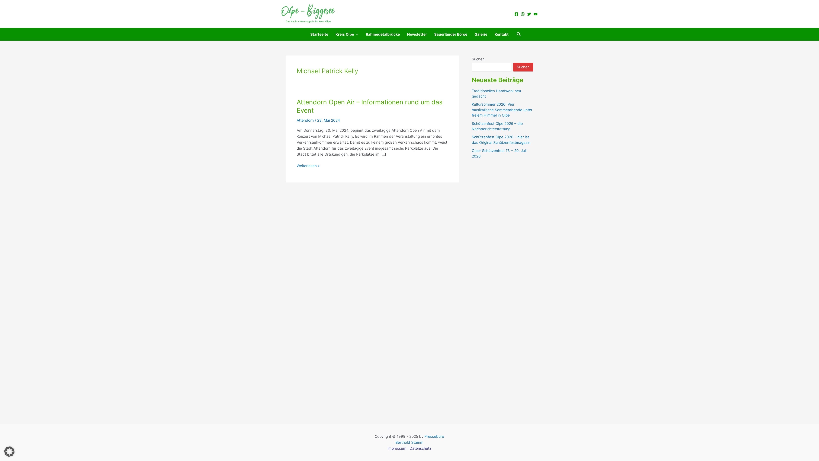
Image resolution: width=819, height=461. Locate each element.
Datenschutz (420, 448)
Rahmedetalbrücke (383, 34)
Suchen (478, 59)
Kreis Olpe (344, 34)
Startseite (319, 34)
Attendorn (305, 120)
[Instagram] (523, 14)
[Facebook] (516, 14)
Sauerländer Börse (450, 34)
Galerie (481, 34)
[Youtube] (535, 14)
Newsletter (417, 34)
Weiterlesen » (308, 166)
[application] (356, 34)
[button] (519, 34)
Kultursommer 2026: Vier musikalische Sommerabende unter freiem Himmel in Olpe (502, 109)
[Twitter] (529, 14)
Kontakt (502, 34)
